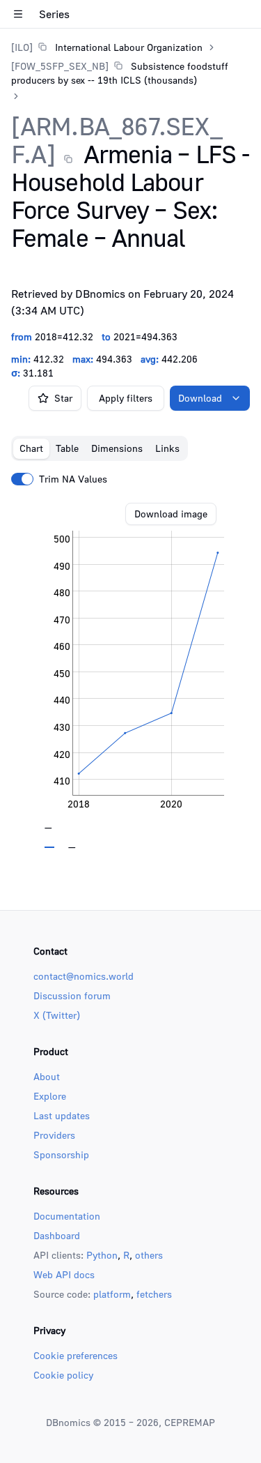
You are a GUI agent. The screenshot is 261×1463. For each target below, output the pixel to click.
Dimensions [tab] (117, 448)
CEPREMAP (189, 1422)
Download (200, 398)
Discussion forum (72, 995)
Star (63, 398)
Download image (170, 514)
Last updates (61, 1115)
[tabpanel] (130, 675)
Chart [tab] (31, 448)
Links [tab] (167, 448)
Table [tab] (67, 448)
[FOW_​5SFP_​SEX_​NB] (60, 66)
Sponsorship (61, 1154)
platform (112, 1294)
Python (102, 1255)
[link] (107, 47)
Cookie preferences (75, 1355)
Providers (54, 1135)
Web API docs (64, 1274)
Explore (49, 1096)
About (46, 1076)
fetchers (154, 1294)
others (149, 1255)
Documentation (66, 1216)
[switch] (22, 479)
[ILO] (22, 47)
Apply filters (125, 398)
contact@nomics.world (83, 976)
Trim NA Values (73, 479)
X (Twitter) (56, 1015)
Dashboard (56, 1235)
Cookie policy (63, 1375)
